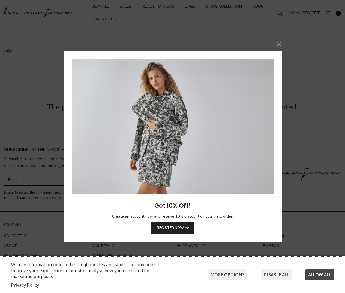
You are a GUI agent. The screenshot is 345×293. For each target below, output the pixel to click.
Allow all (319, 275)
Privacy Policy (25, 285)
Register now (170, 227)
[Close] (279, 44)
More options (227, 275)
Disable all (276, 275)
